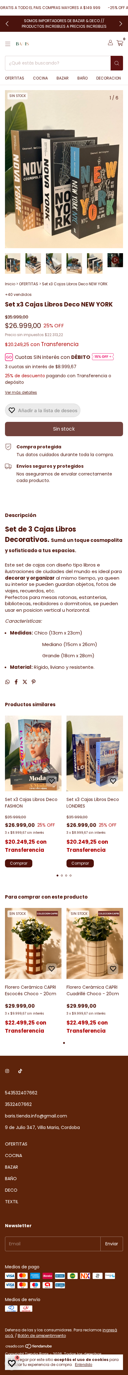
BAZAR (11, 1167)
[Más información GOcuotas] (103, 357)
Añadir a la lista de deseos (47, 410)
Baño (82, 78)
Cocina (40, 78)
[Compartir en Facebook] (17, 682)
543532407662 (21, 1093)
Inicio (10, 284)
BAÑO (11, 1178)
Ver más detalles (21, 392)
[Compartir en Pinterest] (33, 682)
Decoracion (108, 78)
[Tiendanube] (29, 1347)
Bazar (63, 78)
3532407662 (18, 1104)
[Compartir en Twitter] (25, 682)
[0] (120, 44)
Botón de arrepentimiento (42, 1335)
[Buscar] (117, 63)
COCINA (13, 1155)
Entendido (83, 1365)
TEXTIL (11, 1202)
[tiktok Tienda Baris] (20, 1071)
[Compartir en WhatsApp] (8, 682)
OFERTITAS (14, 78)
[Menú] (8, 44)
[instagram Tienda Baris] (7, 1071)
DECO (11, 1190)
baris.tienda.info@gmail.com (36, 1116)
